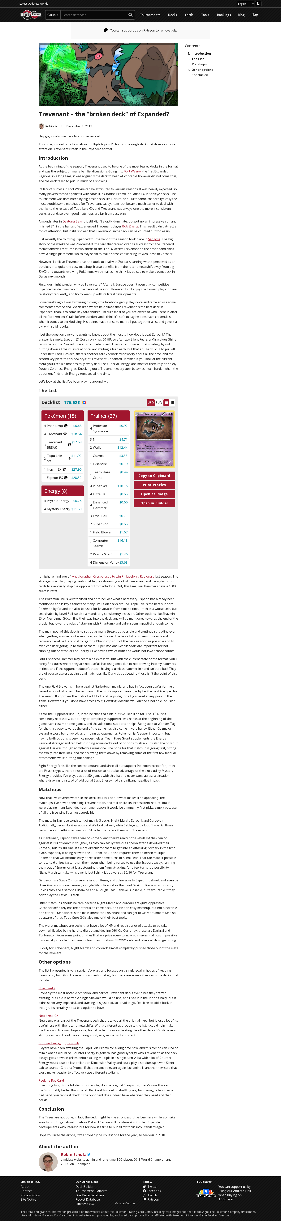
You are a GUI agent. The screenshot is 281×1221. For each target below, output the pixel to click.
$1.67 (123, 532)
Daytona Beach (73, 221)
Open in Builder (154, 503)
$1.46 (123, 554)
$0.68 (77, 425)
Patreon (153, 1199)
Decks (172, 14)
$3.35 (123, 455)
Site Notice (28, 1199)
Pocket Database (88, 1199)
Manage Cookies (125, 1203)
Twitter (152, 1187)
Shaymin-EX (47, 988)
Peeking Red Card (51, 1080)
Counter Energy (50, 1043)
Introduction (201, 53)
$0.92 (123, 425)
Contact (26, 1191)
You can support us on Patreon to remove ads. (143, 30)
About (25, 1187)
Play (255, 14)
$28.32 (76, 477)
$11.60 (76, 509)
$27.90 (76, 469)
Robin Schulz (54, 126)
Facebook (154, 1191)
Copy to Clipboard (154, 475)
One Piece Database (90, 1195)
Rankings (224, 14)
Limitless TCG (30, 1182)
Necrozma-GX (48, 1016)
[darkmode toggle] (258, 3)
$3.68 (123, 562)
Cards (189, 14)
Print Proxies (154, 485)
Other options (202, 70)
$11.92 (76, 455)
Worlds (44, 3)
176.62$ (72, 402)
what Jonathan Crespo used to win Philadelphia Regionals (112, 576)
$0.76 (77, 500)
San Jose (154, 239)
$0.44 (123, 472)
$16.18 (123, 540)
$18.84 (76, 434)
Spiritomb (72, 1043)
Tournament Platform (91, 1191)
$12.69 (76, 442)
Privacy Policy (30, 1195)
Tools (205, 14)
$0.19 (123, 464)
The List (198, 59)
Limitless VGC (85, 1204)
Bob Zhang (130, 226)
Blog (241, 14)
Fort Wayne (132, 171)
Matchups (199, 64)
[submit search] (131, 15)
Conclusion (200, 75)
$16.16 (123, 486)
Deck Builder (85, 1187)
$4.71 (123, 439)
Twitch (152, 1195)
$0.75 (123, 516)
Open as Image (154, 494)
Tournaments (150, 14)
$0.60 (123, 502)
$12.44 (123, 447)
